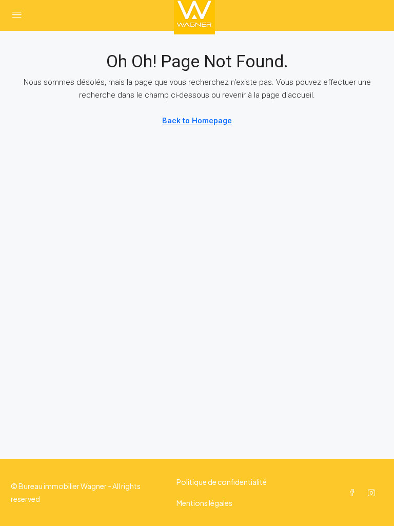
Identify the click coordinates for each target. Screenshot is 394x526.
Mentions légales (204, 503)
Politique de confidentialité (221, 481)
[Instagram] (373, 492)
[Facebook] (354, 492)
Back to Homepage (197, 120)
